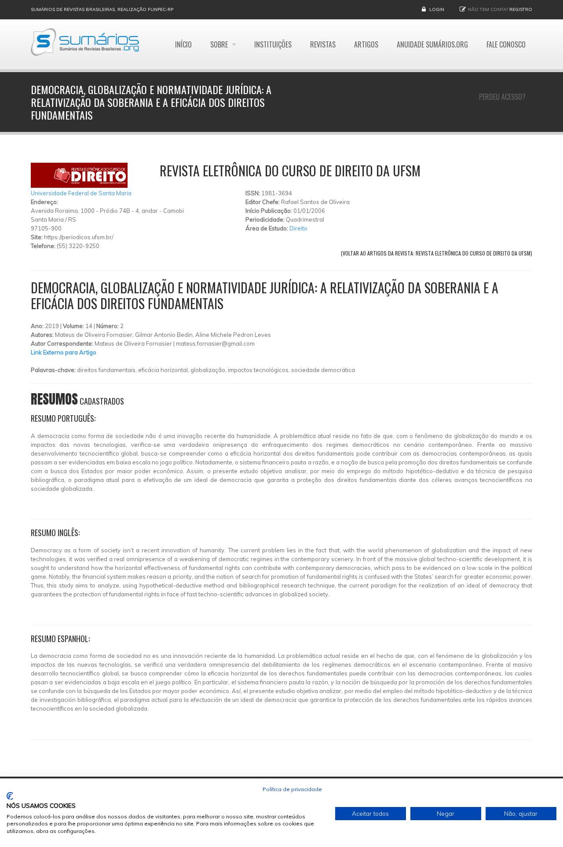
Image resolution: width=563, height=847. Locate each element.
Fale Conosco (506, 44)
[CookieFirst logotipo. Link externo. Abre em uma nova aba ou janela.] (10, 796)
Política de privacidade (292, 789)
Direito (298, 228)
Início (183, 44)
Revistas (323, 44)
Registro (520, 9)
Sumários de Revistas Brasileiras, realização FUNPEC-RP (102, 9)
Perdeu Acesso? (502, 96)
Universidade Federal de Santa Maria (81, 193)
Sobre (220, 44)
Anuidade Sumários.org (432, 44)
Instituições (273, 44)
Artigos (366, 44)
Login (436, 9)
